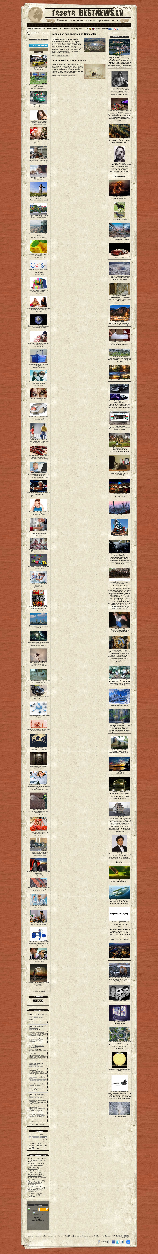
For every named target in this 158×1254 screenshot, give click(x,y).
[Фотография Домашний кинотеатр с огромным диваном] (119, 109)
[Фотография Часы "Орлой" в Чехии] (119, 649)
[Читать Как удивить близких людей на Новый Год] (38, 510)
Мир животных (33, 1191)
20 (35, 1146)
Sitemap (123, 1237)
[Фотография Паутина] (119, 513)
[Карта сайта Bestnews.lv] (128, 1243)
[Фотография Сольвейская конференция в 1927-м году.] (119, 581)
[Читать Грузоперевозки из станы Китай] (38, 714)
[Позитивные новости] (38, 88)
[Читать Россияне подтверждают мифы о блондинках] (38, 491)
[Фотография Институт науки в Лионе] (119, 534)
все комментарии (38, 1124)
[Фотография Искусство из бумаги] (119, 340)
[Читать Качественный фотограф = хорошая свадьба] (38, 380)
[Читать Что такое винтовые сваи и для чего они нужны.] (38, 831)
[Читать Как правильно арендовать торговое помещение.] (38, 531)
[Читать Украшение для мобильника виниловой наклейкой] (38, 605)
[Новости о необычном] (38, 217)
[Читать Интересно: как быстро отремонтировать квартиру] (38, 438)
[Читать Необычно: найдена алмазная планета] (38, 641)
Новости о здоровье (34, 1188)
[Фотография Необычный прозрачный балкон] (119, 678)
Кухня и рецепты (33, 1190)
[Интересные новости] (38, 924)
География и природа (35, 1176)
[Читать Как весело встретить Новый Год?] (38, 138)
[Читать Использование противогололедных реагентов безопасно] (38, 808)
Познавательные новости (36, 1160)
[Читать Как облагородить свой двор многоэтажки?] (38, 83)
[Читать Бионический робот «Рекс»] (38, 958)
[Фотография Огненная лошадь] (119, 195)
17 (46, 1144)
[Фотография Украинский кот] (119, 627)
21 (38, 1146)
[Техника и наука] (38, 274)
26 (33, 1148)
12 (33, 1144)
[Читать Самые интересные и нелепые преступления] (38, 342)
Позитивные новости (35, 1181)
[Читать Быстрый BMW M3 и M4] (38, 66)
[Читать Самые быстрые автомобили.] (38, 695)
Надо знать (32, 1167)
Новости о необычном (35, 1165)
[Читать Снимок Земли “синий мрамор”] (38, 325)
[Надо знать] (39, 293)
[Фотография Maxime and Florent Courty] (119, 379)
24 (46, 1146)
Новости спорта (33, 1172)
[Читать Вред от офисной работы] (38, 921)
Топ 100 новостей (39, 991)
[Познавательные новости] (39, 200)
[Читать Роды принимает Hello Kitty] (38, 548)
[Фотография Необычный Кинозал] (119, 492)
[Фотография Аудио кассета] (119, 425)
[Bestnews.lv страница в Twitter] (117, 1243)
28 (38, 1148)
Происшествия (33, 1170)
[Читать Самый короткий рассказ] (38, 765)
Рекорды (31, 1179)
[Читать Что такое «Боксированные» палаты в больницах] (38, 851)
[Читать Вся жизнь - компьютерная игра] (38, 565)
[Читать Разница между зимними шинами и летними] (38, 870)
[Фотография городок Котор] (120, 320)
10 (46, 1141)
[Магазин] (38, 1002)
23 (43, 1146)
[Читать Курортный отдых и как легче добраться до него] (38, 454)
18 (30, 1146)
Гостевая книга (52, 1236)
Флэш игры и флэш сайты (36, 1027)
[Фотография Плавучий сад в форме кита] (119, 899)
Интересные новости (35, 1158)
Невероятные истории (35, 1177)
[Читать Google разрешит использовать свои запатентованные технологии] (38, 268)
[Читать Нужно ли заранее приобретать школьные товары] (38, 289)
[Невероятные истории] (38, 162)
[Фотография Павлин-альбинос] (119, 1115)
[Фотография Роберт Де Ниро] (119, 162)
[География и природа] (38, 327)
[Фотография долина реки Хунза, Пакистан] (119, 137)
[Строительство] (38, 443)
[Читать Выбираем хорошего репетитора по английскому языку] (38, 307)
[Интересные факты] (38, 400)
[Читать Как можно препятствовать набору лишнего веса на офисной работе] (38, 783)
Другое (30, 1197)
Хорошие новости (34, 1183)
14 (38, 1144)
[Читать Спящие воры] (38, 746)
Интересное (32, 1195)
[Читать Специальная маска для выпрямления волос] (38, 120)
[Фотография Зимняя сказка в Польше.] (119, 704)
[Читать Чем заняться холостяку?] (38, 904)
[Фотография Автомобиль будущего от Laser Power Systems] (119, 399)
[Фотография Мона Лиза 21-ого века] (119, 748)
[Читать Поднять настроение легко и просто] (38, 195)
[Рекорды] (39, 717)
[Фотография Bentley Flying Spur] (119, 790)
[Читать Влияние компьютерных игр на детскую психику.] (38, 473)
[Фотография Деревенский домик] (119, 447)
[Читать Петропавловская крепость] (38, 625)
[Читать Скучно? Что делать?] (38, 176)
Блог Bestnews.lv (99, 1236)
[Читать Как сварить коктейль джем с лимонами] (38, 253)
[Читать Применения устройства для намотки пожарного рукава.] (38, 940)
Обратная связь (87, 1236)
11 (30, 1144)
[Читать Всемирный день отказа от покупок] (38, 363)
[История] (39, 627)
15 (41, 1144)
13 (35, 1144)
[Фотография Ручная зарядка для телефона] (120, 1090)
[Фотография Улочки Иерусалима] (119, 294)
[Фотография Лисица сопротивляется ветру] (119, 976)
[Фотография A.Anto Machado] (119, 1020)
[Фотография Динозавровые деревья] (119, 355)
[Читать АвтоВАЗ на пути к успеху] (38, 103)
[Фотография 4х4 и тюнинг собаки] (119, 218)
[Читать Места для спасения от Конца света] (38, 981)
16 (43, 1144)
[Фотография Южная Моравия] (119, 878)
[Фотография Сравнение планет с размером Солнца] (119, 1068)
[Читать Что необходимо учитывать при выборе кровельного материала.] (38, 886)
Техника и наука (33, 1186)
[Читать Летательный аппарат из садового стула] (38, 661)
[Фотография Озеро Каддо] (119, 722)
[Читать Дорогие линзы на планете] (38, 397)
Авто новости (32, 1169)
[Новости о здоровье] (39, 124)
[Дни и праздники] (39, 367)
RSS (128, 1237)
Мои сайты (77, 1236)
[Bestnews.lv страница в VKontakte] (122, 1243)
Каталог (61, 1236)
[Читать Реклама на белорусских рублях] (38, 728)
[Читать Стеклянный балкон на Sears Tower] (38, 233)
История (31, 1184)
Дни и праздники (33, 1174)
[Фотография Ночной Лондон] (119, 957)
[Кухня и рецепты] (39, 257)
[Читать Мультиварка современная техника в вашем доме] (38, 415)
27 (35, 1148)
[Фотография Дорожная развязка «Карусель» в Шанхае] (119, 1040)
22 (41, 1146)
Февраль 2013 (38, 1135)
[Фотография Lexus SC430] (119, 256)
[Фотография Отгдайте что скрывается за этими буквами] (119, 920)
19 (33, 1146)
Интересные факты (34, 1163)
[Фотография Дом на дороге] (119, 815)
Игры (66, 1236)
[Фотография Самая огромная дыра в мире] (119, 275)
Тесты (71, 1236)
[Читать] (38, 214)
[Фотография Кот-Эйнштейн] (119, 470)
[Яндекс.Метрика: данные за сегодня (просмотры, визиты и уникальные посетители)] (38, 1213)
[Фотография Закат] (119, 770)
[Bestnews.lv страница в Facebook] (113, 1243)
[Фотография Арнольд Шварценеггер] (120, 87)
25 (30, 1148)
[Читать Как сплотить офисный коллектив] (38, 582)
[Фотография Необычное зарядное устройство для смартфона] (119, 552)
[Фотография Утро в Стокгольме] (119, 236)
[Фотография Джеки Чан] (119, 851)
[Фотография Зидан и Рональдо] (119, 999)
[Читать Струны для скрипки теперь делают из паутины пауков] (38, 157)
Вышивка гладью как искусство (38, 1015)
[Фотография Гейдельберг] (119, 54)
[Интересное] (38, 69)
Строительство (33, 1193)
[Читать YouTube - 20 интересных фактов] (38, 679)
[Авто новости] (38, 106)
